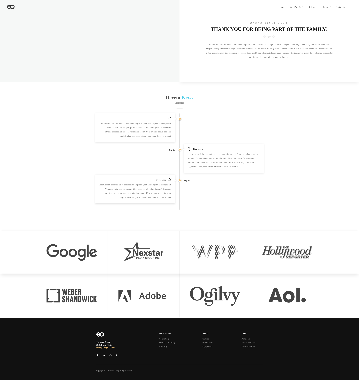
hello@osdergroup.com (105, 347)
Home (282, 7)
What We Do (295, 7)
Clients (312, 7)
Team (325, 7)
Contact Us (340, 7)
